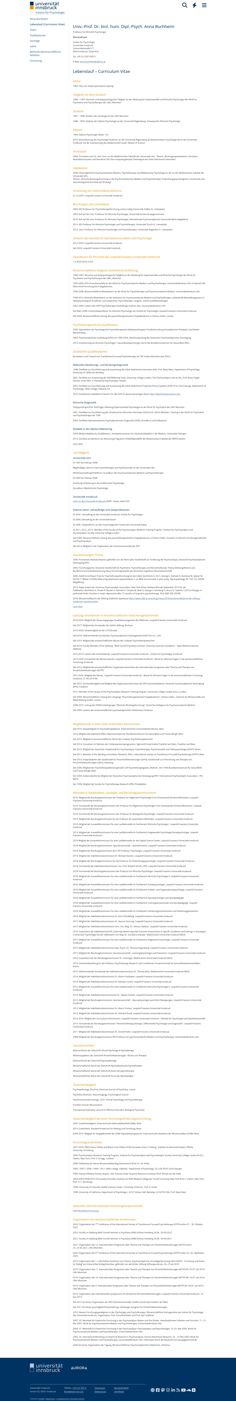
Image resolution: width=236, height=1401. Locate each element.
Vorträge (35, 40)
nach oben (78, 443)
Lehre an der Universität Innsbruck (89, 501)
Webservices (50, 1399)
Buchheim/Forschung (88, 1210)
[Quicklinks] (194, 5)
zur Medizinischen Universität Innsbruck (70, 1399)
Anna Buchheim (39, 18)
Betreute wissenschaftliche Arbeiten (45, 53)
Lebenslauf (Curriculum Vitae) (47, 24)
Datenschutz (100, 1391)
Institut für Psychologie (50, 12)
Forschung (36, 60)
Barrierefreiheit (121, 1388)
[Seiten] (204, 5)
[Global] (194, 5)
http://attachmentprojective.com (165, 394)
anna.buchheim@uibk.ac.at (92, 61)
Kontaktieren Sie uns (73, 1391)
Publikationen (38, 35)
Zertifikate (119, 1391)
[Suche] (185, 5)
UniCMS (41, 1399)
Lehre (33, 46)
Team (33, 29)
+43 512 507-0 (79, 1388)
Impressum (100, 1388)
